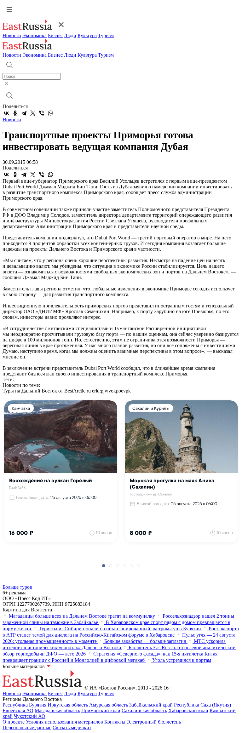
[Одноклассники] (15, 113)
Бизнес (55, 35)
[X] (33, 113)
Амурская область (108, 704)
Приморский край (100, 710)
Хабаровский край (188, 710)
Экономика (34, 35)
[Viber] (41, 113)
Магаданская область (57, 710)
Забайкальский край (151, 704)
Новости (12, 35)
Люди (70, 35)
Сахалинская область (144, 710)
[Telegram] (24, 113)
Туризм (106, 35)
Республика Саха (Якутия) (202, 704)
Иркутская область (68, 704)
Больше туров (17, 587)
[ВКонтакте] (6, 113)
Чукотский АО (29, 716)
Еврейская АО (18, 710)
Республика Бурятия (24, 704)
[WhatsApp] (50, 113)
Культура (87, 35)
